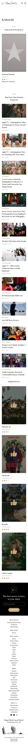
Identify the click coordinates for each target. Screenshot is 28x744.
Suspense (14, 662)
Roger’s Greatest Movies (14, 622)
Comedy (14, 643)
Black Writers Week (14, 690)
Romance (14, 658)
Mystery (14, 654)
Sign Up (14, 632)
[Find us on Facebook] (11, 715)
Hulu (14, 651)
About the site (14, 705)
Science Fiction (14, 660)
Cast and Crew (14, 626)
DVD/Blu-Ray (14, 686)
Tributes (14, 684)
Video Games (14, 688)
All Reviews (14, 624)
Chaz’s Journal (14, 673)
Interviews (14, 682)
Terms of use (14, 739)
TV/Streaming (14, 695)
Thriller (14, 665)
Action (14, 638)
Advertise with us (14, 709)
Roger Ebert (14, 697)
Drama (14, 647)
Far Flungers (14, 679)
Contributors (14, 712)
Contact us (14, 707)
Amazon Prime (14, 641)
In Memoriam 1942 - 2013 (14, 722)
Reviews (14, 671)
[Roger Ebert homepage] (9, 3)
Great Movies (14, 675)
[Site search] (22, 3)
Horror (14, 649)
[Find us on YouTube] (14, 715)
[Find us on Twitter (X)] (17, 715)
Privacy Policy (14, 740)
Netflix (14, 656)
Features (14, 693)
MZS (14, 677)
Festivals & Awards (14, 699)
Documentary (14, 645)
